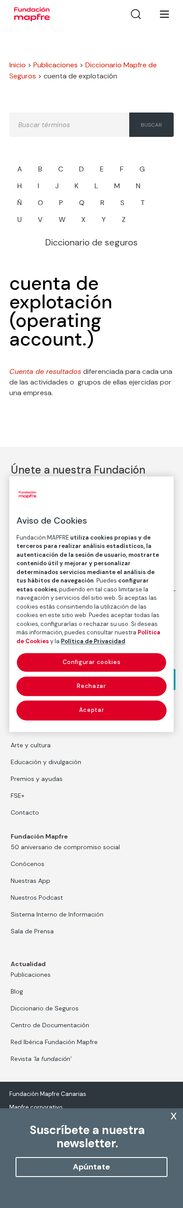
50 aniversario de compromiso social (65, 847)
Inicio (17, 65)
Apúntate (91, 1166)
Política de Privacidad (93, 641)
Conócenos (27, 864)
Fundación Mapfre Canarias (47, 1094)
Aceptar (91, 710)
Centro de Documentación (50, 1025)
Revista (41, 1059)
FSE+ (17, 796)
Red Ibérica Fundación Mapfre (54, 1042)
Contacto (25, 812)
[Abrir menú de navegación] (159, 14)
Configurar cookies (92, 662)
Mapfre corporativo (36, 1107)
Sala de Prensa (32, 931)
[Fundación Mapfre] (32, 14)
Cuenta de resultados (45, 371)
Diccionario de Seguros (45, 1008)
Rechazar (91, 686)
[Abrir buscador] (136, 14)
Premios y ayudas (37, 779)
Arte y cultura (31, 745)
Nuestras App (30, 881)
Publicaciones (55, 65)
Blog (17, 991)
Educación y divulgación (46, 762)
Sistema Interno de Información (57, 914)
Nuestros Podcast (37, 897)
